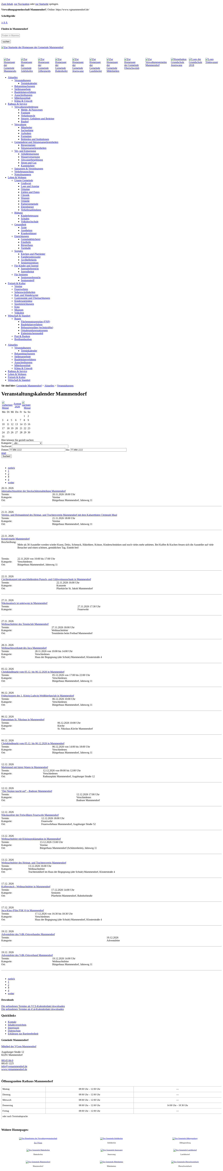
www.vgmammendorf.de (14, 1069)
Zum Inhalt (7, 4)
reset (3, 453)
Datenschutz (14, 1030)
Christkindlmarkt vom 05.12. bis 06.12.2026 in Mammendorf (32, 671)
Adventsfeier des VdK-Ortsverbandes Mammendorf (28, 934)
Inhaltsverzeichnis (17, 1024)
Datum (4, 449)
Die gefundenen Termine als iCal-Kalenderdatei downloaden (32, 1009)
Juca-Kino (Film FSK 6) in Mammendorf (22, 910)
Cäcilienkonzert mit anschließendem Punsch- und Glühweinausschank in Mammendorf (46, 579)
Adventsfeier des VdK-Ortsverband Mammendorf (27, 955)
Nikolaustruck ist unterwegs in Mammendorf (24, 603)
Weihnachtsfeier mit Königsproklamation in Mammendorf (31, 838)
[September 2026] (26, 407)
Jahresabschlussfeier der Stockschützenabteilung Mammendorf (33, 491)
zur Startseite (41, 4)
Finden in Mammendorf (14, 28)
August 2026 (17, 405)
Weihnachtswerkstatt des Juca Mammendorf (24, 648)
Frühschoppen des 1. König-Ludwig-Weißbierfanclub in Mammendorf (37, 695)
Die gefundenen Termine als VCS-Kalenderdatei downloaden (33, 1006)
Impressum (13, 1027)
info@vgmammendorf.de (14, 1066)
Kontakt (12, 1021)
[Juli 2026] (7, 407)
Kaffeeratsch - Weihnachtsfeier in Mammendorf (25, 886)
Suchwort (6, 446)
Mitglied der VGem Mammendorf (18, 1046)
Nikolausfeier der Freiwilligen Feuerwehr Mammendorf (30, 815)
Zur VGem (38, 1143)
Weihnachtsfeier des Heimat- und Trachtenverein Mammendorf (33, 862)
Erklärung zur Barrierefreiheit (23, 1033)
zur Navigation (21, 4)
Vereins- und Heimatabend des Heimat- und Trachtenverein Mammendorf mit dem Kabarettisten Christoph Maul (59, 515)
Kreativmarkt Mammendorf (15, 538)
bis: (68, 449)
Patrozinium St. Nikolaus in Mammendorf (22, 719)
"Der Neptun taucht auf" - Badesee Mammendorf (26, 791)
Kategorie (6, 443)
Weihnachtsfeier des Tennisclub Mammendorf (24, 624)
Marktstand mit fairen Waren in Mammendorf (24, 767)
